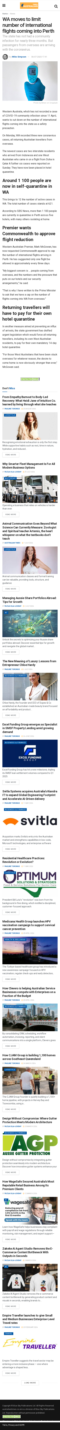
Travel (8, 1334)
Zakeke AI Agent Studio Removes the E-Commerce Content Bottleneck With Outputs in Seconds (27, 1252)
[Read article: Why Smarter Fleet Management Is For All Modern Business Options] (30, 489)
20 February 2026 (30, 1327)
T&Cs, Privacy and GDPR (13, 1425)
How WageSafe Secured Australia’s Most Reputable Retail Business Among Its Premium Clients (28, 1185)
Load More (30, 1383)
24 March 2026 (29, 1063)
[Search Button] (56, 5)
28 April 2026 (28, 933)
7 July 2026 (28, 543)
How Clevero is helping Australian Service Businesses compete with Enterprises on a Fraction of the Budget (29, 992)
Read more (12, 454)
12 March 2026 (30, 1193)
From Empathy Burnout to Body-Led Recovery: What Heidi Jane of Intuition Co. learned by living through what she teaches (29, 400)
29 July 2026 (29, 472)
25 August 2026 (29, 409)
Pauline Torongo (12, 409)
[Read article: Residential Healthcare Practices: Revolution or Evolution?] (30, 883)
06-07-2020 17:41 (39, 57)
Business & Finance (15, 676)
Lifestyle (10, 415)
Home (5, 14)
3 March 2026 (30, 1260)
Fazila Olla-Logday (13, 472)
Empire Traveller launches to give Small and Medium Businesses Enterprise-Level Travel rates (28, 1319)
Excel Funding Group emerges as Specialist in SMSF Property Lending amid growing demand (29, 728)
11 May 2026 (28, 803)
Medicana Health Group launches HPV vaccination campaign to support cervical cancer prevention (28, 925)
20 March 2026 (30, 1126)
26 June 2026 (28, 736)
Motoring (10, 478)
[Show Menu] (3, 5)
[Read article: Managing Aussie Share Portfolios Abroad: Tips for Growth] (30, 623)
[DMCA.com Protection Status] (30, 379)
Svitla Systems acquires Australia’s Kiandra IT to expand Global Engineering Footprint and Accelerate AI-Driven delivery (29, 795)
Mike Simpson (19, 57)
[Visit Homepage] (29, 5)
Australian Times (12, 543)
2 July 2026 (29, 606)
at (6, 613)
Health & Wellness (15, 940)
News (12, 14)
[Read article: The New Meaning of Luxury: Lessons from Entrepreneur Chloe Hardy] (30, 686)
